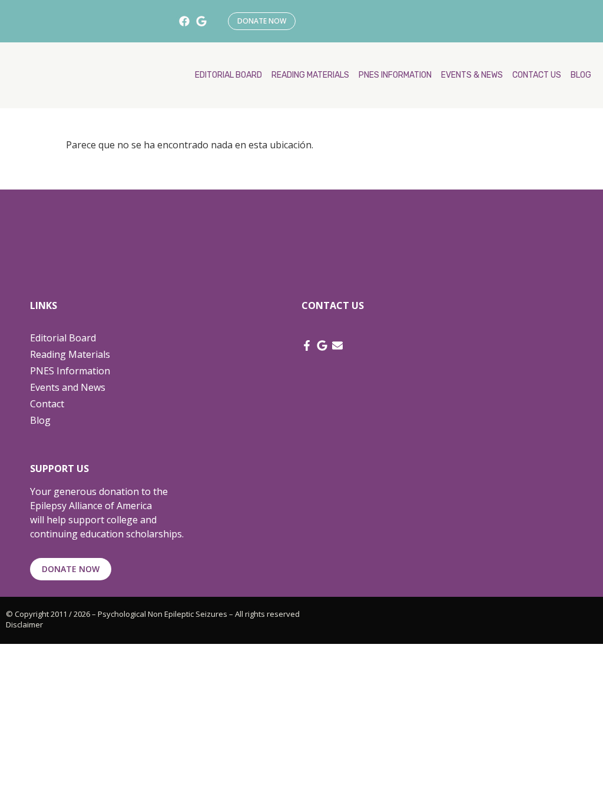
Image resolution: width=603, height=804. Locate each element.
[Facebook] (184, 21)
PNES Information (395, 75)
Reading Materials (70, 354)
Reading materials (310, 75)
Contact (47, 403)
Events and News (67, 387)
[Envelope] (337, 345)
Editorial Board (228, 75)
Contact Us (536, 75)
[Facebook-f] (307, 345)
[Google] (201, 21)
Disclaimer (24, 624)
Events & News (472, 75)
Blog (581, 75)
